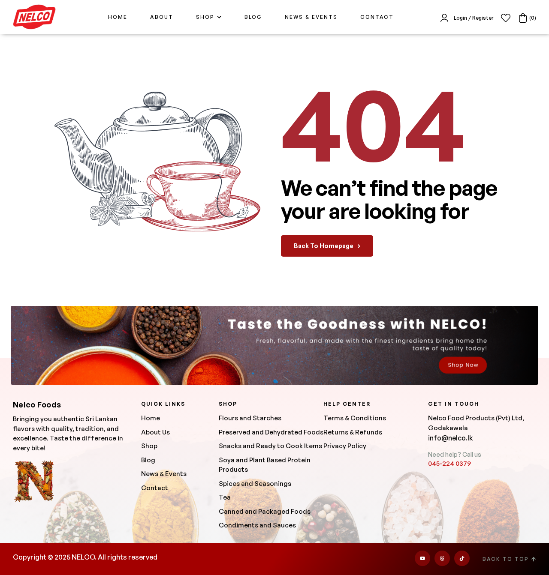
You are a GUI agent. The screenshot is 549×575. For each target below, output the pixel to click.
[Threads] (442, 558)
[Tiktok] (462, 558)
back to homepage (323, 245)
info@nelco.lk (450, 438)
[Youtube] (422, 558)
